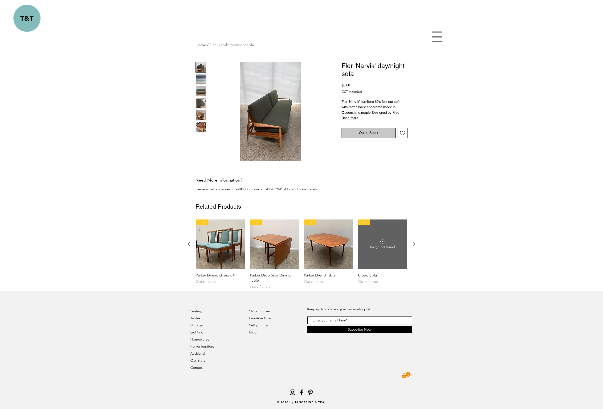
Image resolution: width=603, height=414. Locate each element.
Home (201, 45)
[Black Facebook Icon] (301, 392)
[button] (437, 37)
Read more (350, 118)
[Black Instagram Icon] (292, 392)
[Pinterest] (310, 392)
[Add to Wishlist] (403, 133)
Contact (197, 367)
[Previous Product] (189, 244)
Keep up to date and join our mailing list (338, 309)
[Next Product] (414, 244)
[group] (301, 254)
